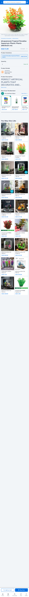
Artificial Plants (15, 38)
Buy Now (22, 590)
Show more (3, 87)
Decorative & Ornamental (6, 38)
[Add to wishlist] (27, 49)
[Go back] (2, 2)
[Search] (5, 2)
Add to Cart (8, 590)
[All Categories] (27, 2)
